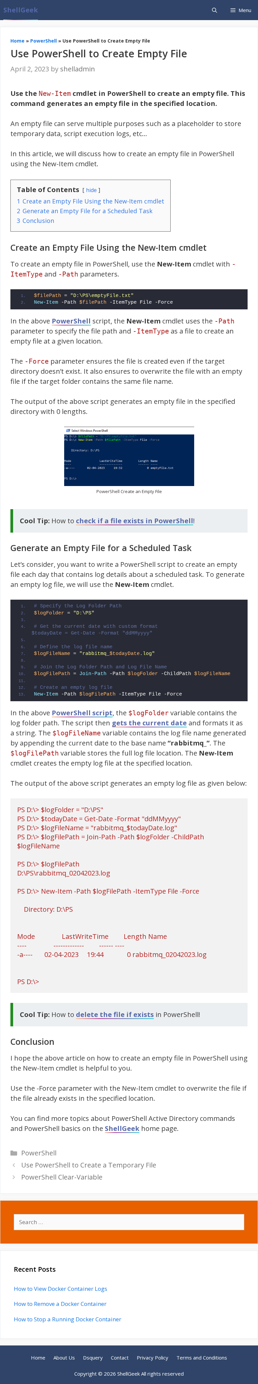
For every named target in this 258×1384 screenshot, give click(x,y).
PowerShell (43, 41)
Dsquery (93, 1357)
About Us (64, 1357)
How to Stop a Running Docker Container (67, 1319)
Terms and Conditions (201, 1357)
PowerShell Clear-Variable (61, 1177)
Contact (120, 1357)
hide (91, 190)
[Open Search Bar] (214, 10)
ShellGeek (20, 9)
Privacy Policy (152, 1357)
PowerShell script (82, 712)
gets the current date (149, 722)
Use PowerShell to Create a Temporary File (88, 1164)
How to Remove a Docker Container (60, 1304)
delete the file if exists (115, 1014)
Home (17, 41)
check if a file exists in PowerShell (134, 520)
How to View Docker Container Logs (60, 1288)
